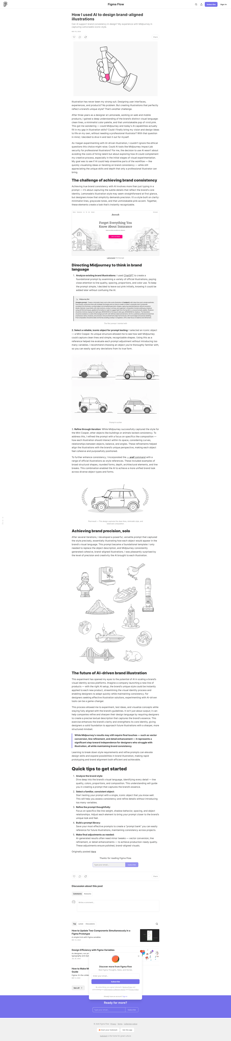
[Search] (196, 4)
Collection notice (130, 1024)
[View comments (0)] (79, 37)
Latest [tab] (80, 924)
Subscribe (211, 4)
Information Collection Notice (114, 989)
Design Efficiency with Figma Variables (93, 950)
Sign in (223, 4)
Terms (120, 1024)
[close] (139, 956)
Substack (103, 1036)
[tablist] (82, 893)
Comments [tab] (77, 894)
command (140, 457)
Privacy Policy (133, 989)
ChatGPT (129, 275)
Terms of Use (127, 987)
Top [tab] (74, 924)
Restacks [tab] (87, 894)
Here (93, 851)
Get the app (127, 1030)
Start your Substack (109, 1030)
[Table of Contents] (2, 520)
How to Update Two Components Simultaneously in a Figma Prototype (101, 932)
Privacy (113, 1024)
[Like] (74, 37)
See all (77, 988)
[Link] (68, 180)
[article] (115, 936)
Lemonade (111, 258)
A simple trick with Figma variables (86, 937)
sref (132, 457)
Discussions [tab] (90, 924)
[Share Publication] (201, 4)
